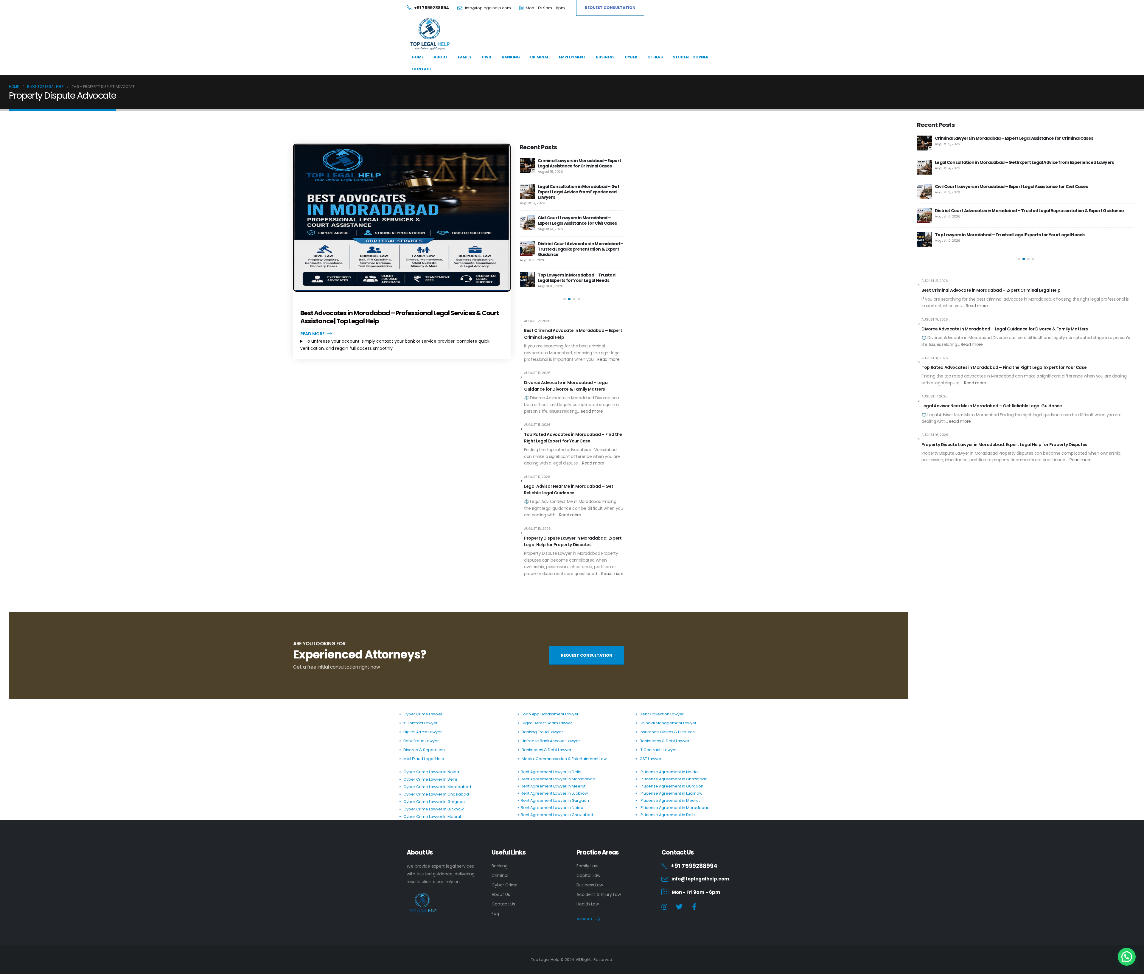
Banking (511, 57)
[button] (564, 299)
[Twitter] (679, 907)
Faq (495, 913)
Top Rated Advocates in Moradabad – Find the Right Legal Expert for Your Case (573, 437)
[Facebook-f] (694, 907)
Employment (572, 57)
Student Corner (690, 57)
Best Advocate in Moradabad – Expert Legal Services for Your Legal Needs (577, 163)
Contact (422, 69)
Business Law (589, 885)
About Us (501, 894)
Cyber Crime (504, 885)
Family (465, 57)
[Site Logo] (429, 34)
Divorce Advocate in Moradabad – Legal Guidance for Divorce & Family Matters (566, 386)
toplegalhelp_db (348, 303)
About (441, 57)
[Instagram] (664, 907)
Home (418, 57)
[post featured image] (402, 218)
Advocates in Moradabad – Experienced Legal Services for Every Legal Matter (579, 189)
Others (655, 57)
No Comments (383, 303)
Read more (608, 359)
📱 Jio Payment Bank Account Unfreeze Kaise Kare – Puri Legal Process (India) (579, 277)
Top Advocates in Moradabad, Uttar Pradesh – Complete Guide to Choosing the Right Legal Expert (579, 217)
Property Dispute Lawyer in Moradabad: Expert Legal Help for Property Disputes (573, 541)
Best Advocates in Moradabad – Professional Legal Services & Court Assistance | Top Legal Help (399, 317)
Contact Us (503, 904)
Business (605, 57)
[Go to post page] (527, 165)
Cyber (631, 57)
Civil (487, 57)
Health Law (587, 904)
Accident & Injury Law (598, 894)
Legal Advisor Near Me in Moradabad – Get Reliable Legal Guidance (568, 489)
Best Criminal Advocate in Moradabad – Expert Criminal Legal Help (573, 333)
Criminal (539, 57)
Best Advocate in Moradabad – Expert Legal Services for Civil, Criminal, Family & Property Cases (580, 249)
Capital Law (588, 875)
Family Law (587, 866)
